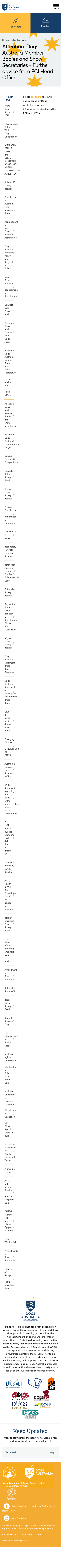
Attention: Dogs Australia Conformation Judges (11, 441)
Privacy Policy (9, 1534)
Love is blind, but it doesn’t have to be (8, 721)
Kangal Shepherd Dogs (9, 1021)
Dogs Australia (19, 1506)
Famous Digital (18, 1540)
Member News (19, 40)
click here (36, 96)
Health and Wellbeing (41, 1506)
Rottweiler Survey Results (9, 592)
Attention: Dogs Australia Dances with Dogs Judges (9, 332)
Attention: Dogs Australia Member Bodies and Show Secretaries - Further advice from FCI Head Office (10, 372)
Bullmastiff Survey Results (9, 185)
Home (5, 40)
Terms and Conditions (31, 1534)
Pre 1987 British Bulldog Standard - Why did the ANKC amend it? (9, 838)
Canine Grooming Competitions (11, 459)
